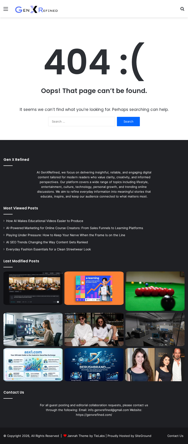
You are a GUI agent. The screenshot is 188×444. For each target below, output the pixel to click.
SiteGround (143, 436)
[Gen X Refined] (36, 8)
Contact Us (175, 436)
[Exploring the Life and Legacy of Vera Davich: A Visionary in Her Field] (155, 364)
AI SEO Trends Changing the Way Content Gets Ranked (47, 242)
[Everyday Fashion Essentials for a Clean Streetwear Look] (94, 329)
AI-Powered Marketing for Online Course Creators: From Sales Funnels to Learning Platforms (74, 228)
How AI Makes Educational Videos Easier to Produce (44, 221)
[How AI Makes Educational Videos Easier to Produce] (33, 288)
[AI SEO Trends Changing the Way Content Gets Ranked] (33, 329)
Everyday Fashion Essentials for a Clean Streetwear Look (48, 249)
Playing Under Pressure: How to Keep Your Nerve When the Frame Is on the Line (65, 235)
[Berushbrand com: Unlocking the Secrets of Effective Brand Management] (94, 364)
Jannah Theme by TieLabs (86, 436)
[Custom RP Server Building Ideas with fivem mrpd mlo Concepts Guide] (155, 329)
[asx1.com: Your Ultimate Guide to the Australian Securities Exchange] (33, 364)
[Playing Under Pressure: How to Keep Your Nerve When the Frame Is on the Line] (155, 291)
